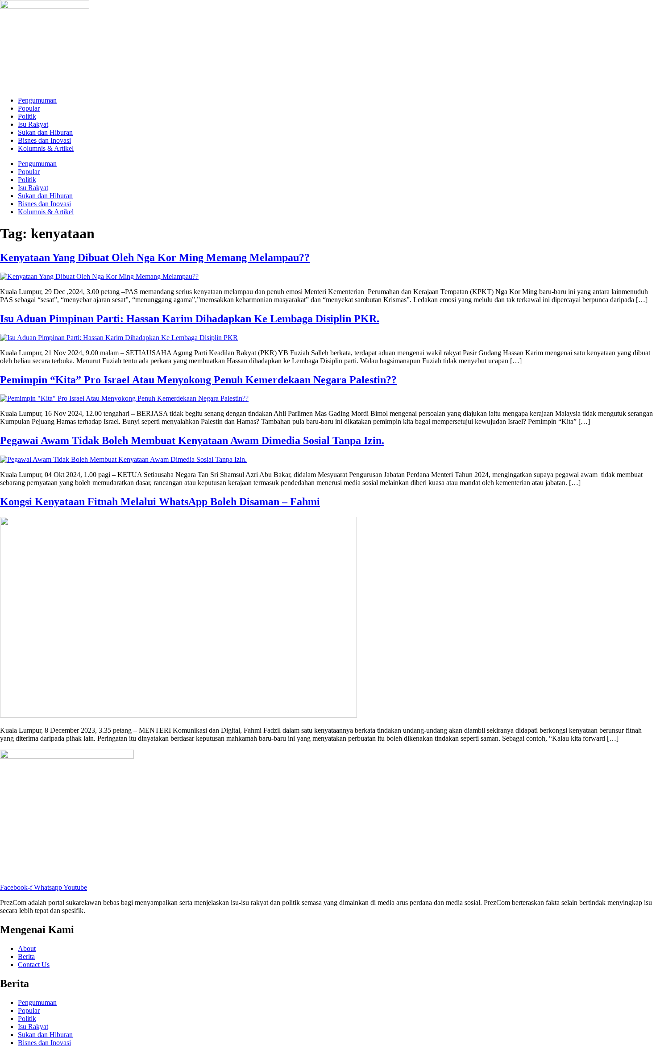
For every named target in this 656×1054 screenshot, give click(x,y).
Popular (29, 108)
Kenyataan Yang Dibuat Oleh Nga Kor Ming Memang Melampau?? (155, 257)
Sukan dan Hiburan (45, 132)
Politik (27, 116)
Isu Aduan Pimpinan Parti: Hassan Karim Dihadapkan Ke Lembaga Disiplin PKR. (189, 318)
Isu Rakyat (33, 124)
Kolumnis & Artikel (46, 148)
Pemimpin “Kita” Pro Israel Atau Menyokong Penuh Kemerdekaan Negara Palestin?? (198, 380)
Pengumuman (37, 100)
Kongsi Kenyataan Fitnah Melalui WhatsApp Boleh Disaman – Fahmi (160, 501)
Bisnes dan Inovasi (44, 140)
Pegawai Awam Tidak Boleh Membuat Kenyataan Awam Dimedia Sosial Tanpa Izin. (192, 440)
